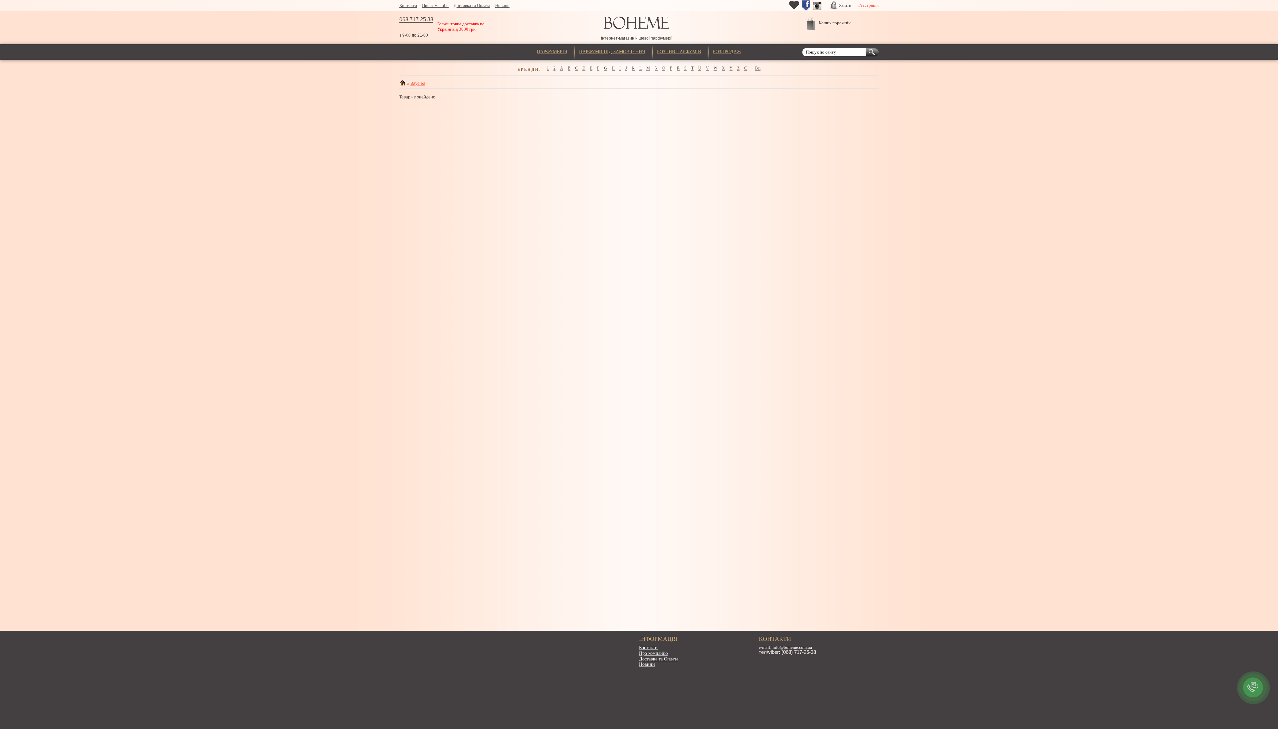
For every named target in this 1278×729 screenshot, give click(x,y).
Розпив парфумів (679, 51)
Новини (502, 5)
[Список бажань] (794, 8)
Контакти (408, 5)
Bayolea (417, 83)
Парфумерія (552, 51)
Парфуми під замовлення (612, 51)
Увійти (845, 5)
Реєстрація (868, 5)
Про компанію (435, 5)
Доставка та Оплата (472, 5)
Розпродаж (727, 51)
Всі (757, 68)
